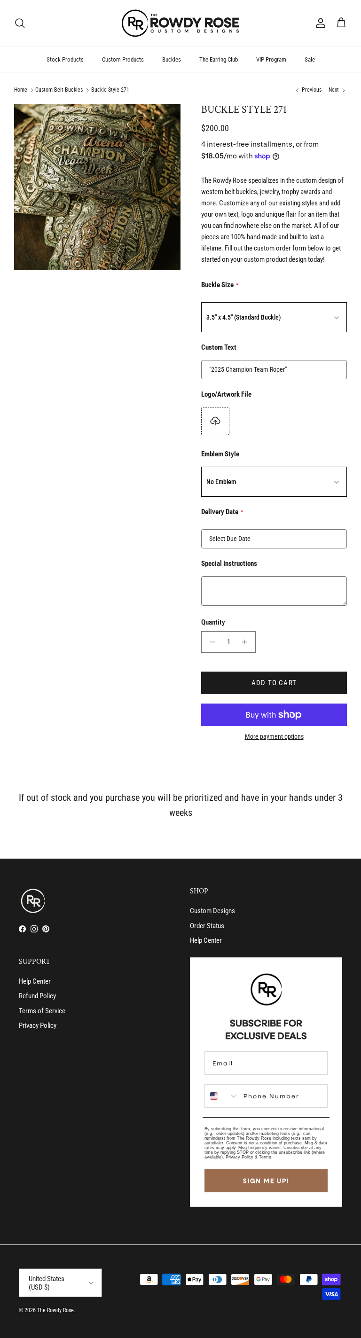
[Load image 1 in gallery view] (97, 187)
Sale (310, 59)
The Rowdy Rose (55, 1310)
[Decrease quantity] (210, 642)
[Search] (19, 23)
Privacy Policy (37, 1025)
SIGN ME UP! (266, 1180)
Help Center (206, 940)
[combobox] (222, 1096)
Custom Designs (212, 911)
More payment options (274, 736)
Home (20, 90)
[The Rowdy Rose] (180, 23)
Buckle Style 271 (110, 90)
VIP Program (271, 59)
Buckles (171, 59)
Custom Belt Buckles (59, 90)
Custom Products (123, 59)
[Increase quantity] (247, 642)
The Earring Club (218, 59)
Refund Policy (37, 996)
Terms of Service (42, 1011)
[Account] (318, 23)
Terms (265, 1157)
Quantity (213, 622)
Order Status (207, 926)
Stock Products (65, 59)
